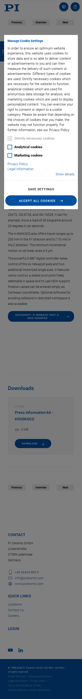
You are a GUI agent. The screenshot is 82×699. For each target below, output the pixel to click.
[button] (41, 200)
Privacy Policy (18, 164)
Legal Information (20, 169)
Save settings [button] (41, 189)
